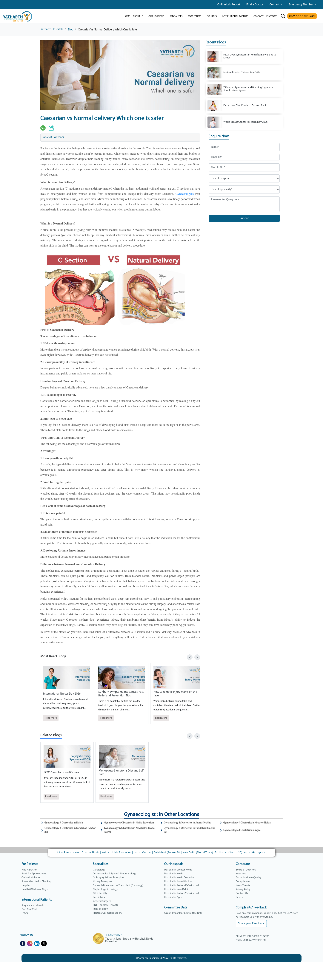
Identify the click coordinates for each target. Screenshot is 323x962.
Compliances (243, 881)
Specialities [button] (176, 16)
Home (127, 16)
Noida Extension (121, 852)
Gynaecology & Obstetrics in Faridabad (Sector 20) (189, 830)
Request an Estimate (32, 905)
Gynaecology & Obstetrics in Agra (242, 830)
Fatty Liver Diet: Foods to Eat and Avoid (245, 105)
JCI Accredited (113, 935)
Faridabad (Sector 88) (167, 852)
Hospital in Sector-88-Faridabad (181, 885)
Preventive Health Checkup (36, 881)
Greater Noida (91, 852)
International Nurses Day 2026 (62, 693)
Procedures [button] (195, 16)
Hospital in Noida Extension (179, 877)
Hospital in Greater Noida (178, 869)
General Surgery (102, 901)
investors (271, 16)
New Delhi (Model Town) (198, 852)
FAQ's (24, 913)
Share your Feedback (251, 923)
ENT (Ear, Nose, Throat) (105, 905)
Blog (70, 29)
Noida (105, 852)
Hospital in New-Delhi (176, 889)
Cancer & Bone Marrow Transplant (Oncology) (118, 885)
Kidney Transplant (103, 881)
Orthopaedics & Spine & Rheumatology (114, 873)
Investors (241, 873)
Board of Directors (246, 869)
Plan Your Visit (29, 909)
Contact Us (242, 893)
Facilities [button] (212, 16)
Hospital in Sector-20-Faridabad (181, 893)
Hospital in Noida (173, 873)
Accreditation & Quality (248, 877)
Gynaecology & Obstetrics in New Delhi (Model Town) (129, 830)
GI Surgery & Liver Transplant (109, 877)
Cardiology (99, 869)
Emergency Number (301, 4)
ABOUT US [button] (138, 16)
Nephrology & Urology (105, 889)
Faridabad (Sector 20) (228, 852)
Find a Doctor (254, 4)
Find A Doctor (29, 869)
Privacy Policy (243, 889)
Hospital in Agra (173, 897)
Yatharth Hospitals (52, 29)
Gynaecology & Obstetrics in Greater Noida (247, 822)
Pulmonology (100, 909)
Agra (247, 852)
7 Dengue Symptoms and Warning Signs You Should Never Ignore (248, 89)
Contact (275, 4)
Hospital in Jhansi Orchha (178, 881)
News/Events (243, 885)
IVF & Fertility (100, 893)
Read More (51, 718)
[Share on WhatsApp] (43, 128)
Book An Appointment (34, 873)
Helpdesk (26, 885)
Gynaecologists (185, 194)
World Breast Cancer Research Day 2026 (245, 122)
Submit (244, 218)
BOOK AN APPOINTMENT (302, 16)
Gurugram (258, 852)
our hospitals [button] (156, 16)
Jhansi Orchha (142, 852)
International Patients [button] (235, 16)
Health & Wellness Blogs (34, 889)
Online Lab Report (228, 4)
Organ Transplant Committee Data (183, 913)
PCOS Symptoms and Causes (61, 772)
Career (239, 897)
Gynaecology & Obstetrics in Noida (63, 822)
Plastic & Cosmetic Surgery (107, 913)
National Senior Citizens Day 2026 (241, 72)
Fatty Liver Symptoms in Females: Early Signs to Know (249, 56)
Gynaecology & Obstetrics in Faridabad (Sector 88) (70, 830)
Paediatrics (99, 897)
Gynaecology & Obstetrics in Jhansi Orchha (187, 822)
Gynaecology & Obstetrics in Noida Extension (129, 822)
